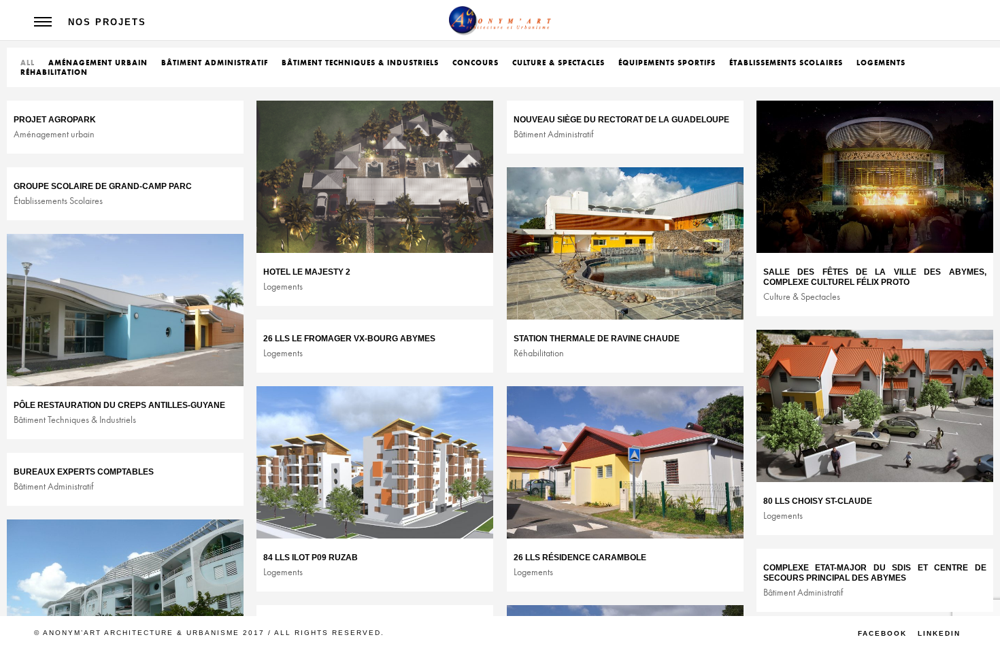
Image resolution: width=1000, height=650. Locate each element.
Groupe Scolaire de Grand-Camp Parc (103, 186)
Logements (880, 62)
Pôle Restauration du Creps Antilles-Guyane (119, 405)
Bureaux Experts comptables (84, 472)
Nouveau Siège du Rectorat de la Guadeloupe (621, 119)
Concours (475, 62)
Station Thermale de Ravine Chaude (597, 338)
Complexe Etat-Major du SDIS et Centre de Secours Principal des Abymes (874, 573)
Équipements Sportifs (667, 62)
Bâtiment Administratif (214, 62)
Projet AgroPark (55, 119)
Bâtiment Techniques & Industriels (360, 62)
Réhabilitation (54, 72)
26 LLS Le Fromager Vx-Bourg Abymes (349, 338)
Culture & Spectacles (558, 62)
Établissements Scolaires (786, 62)
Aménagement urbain (98, 62)
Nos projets (107, 22)
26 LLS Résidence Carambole (580, 557)
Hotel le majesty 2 (306, 272)
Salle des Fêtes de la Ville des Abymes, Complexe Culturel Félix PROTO (874, 277)
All (27, 62)
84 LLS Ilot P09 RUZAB (310, 557)
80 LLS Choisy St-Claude (817, 501)
